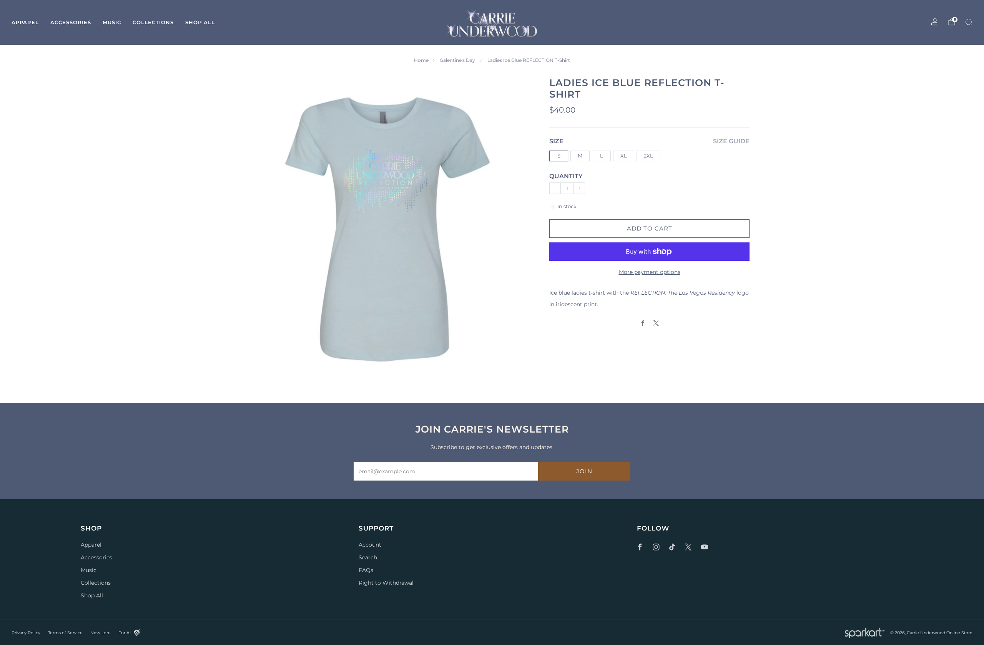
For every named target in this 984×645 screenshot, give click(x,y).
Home (421, 60)
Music (112, 22)
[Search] (968, 22)
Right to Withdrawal (386, 582)
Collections (153, 22)
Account (370, 544)
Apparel (25, 22)
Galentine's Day (458, 60)
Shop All (200, 22)
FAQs (366, 570)
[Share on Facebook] (643, 323)
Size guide (731, 141)
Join (584, 471)
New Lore (100, 632)
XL (623, 155)
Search (368, 557)
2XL (648, 155)
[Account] (935, 22)
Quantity (566, 176)
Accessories (70, 22)
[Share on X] (656, 323)
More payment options (649, 272)
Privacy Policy (26, 632)
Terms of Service (65, 632)
